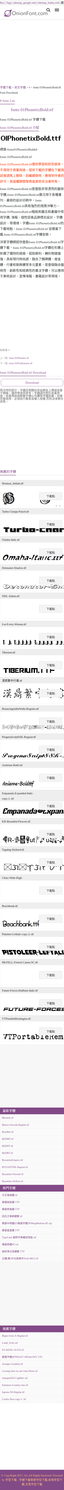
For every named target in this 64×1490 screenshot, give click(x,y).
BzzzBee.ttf (8, 1132)
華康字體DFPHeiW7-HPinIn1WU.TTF (22, 1357)
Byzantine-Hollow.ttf (12, 1181)
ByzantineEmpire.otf (12, 1160)
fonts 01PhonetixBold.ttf (32, 109)
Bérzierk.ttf (8, 1118)
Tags (8, 2)
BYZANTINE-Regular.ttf (15, 1167)
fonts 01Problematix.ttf (20, 363)
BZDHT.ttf (7, 1146)
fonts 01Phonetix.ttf (19, 358)
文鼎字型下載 (33, 1484)
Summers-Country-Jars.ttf (15, 1385)
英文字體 (20, 87)
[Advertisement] (32, 53)
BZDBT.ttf (7, 1153)
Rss (2, 2)
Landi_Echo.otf (10, 1343)
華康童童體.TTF (11, 1230)
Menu (56, 7)
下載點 (50, 496)
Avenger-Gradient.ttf (12, 1364)
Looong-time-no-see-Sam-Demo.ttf (20, 1371)
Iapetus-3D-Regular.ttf (13, 1392)
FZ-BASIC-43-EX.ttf (13, 1350)
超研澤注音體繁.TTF (13, 1251)
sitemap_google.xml (24, 2)
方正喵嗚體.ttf (9, 1195)
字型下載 (11, 1479)
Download (32, 382)
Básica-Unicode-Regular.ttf (15, 1125)
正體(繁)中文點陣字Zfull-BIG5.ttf (20, 1258)
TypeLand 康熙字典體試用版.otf (19, 1237)
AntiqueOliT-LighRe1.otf (15, 1378)
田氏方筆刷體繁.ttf (12, 1216)
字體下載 (5, 87)
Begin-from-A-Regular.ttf (15, 1336)
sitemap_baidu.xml (48, 2)
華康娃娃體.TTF (11, 1202)
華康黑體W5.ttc (10, 1244)
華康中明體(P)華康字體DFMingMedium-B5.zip (27, 1223)
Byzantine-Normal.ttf (12, 1174)
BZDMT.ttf (8, 1139)
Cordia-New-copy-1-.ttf (14, 1399)
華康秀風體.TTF (11, 1209)
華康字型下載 (38, 1479)
